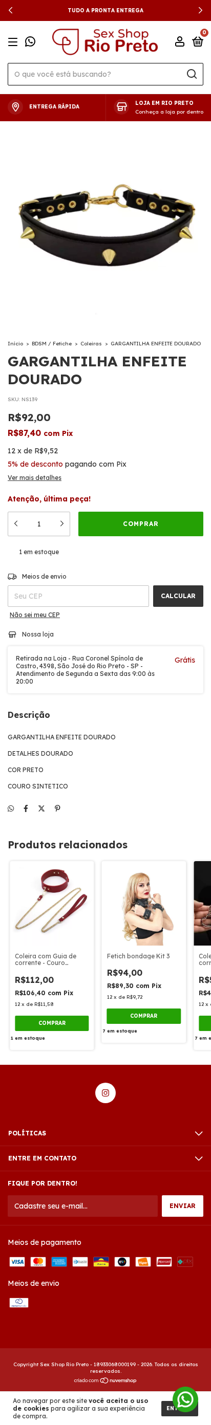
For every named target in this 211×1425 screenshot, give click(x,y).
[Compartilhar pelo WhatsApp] (11, 808)
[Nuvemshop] (106, 1381)
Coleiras (91, 343)
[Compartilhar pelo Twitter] (41, 808)
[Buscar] (191, 74)
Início (15, 343)
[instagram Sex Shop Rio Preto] (105, 1093)
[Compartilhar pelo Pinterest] (57, 808)
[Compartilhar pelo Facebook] (26, 808)
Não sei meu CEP (35, 615)
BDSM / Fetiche (52, 343)
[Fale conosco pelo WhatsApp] (30, 43)
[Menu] (15, 42)
